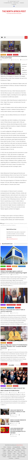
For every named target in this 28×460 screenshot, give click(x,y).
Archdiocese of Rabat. (9, 223)
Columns (3, 304)
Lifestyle (9, 453)
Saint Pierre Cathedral (11, 225)
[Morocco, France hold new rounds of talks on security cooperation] (14, 295)
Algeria (4, 450)
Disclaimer (22, 2)
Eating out (23, 453)
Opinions (9, 455)
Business (3, 266)
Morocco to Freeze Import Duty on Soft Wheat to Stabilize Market (24, 364)
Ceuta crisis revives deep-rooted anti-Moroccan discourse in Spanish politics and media (18, 431)
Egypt (9, 450)
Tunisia (4, 452)
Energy (23, 447)
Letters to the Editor (21, 456)
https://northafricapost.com (12, 239)
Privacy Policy (16, 2)
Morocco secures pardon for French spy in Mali (18, 420)
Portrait (14, 456)
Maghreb (9, 54)
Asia (24, 452)
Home (5, 447)
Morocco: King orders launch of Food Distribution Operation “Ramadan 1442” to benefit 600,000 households (14, 346)
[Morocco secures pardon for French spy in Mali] (5, 421)
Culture (14, 453)
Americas (20, 452)
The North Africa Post (8, 2)
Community (8, 448)
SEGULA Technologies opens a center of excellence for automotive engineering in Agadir (14, 272)
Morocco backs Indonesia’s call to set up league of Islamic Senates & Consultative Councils (4, 364)
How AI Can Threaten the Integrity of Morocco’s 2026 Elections (17, 411)
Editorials (20, 455)
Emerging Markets (11, 304)
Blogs (14, 448)
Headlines (3, 54)
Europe (8, 266)
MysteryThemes (20, 445)
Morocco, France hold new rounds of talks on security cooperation (13, 310)
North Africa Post (15, 59)
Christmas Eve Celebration (19, 223)
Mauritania (17, 450)
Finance (3, 448)
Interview (9, 456)
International (22, 266)
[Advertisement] (14, 25)
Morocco (16, 54)
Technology (4, 455)
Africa (15, 452)
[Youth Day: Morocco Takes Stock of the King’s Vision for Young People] (14, 375)
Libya (13, 450)
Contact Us (14, 4)
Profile (4, 456)
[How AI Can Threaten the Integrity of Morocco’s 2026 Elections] (5, 412)
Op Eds (25, 455)
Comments (19, 448)
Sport (18, 453)
